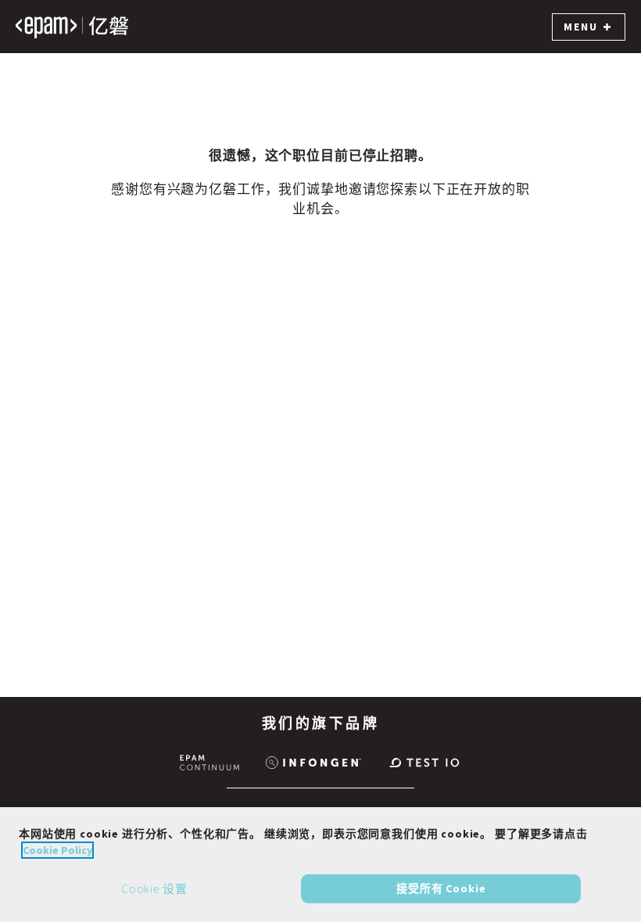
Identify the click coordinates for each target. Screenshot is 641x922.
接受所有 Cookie (440, 888)
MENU (581, 27)
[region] (320, 864)
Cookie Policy (57, 850)
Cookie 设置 (154, 888)
